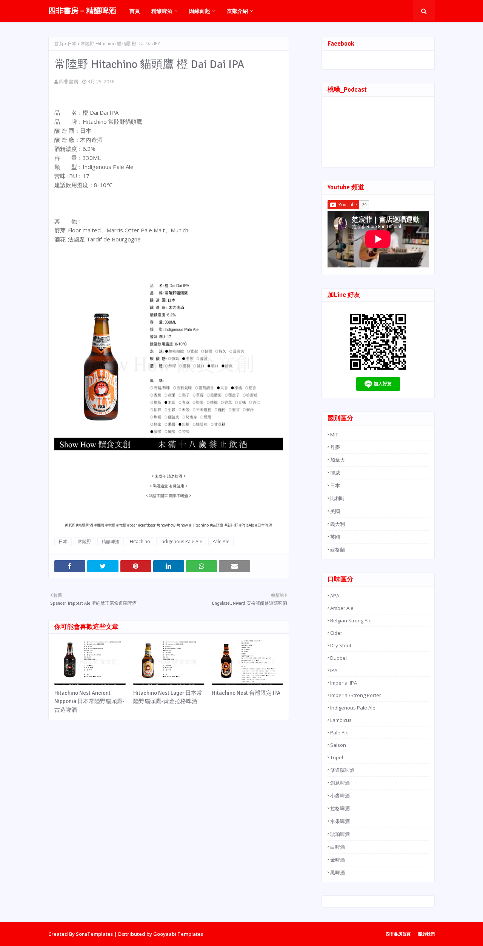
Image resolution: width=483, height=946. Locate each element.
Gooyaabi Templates (178, 934)
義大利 (337, 524)
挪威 (335, 472)
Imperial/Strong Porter (355, 695)
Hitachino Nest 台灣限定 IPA (246, 693)
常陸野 (84, 541)
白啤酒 (337, 846)
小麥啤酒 (340, 795)
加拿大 (337, 459)
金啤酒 (337, 859)
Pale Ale (220, 541)
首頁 (58, 43)
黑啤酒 (337, 872)
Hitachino (140, 541)
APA (334, 595)
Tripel (336, 757)
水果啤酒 (340, 821)
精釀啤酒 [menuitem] (161, 10)
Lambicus (341, 720)
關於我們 (426, 934)
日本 (72, 43)
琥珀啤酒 (340, 834)
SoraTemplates (94, 934)
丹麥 (335, 447)
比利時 (337, 498)
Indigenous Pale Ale (181, 541)
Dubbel (338, 657)
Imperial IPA (343, 682)
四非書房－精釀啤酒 (82, 10)
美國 (335, 511)
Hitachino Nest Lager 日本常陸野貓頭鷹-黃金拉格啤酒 (167, 697)
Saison (338, 745)
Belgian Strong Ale (351, 620)
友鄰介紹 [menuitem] (237, 10)
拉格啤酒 (340, 808)
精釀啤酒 (111, 541)
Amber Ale (342, 608)
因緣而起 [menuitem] (199, 10)
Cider (336, 633)
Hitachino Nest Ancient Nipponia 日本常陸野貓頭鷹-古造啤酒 (89, 701)
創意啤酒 (340, 782)
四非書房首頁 (398, 934)
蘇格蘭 (337, 549)
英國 (335, 536)
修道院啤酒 (342, 769)
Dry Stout (340, 645)
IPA (333, 670)
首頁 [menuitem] (134, 10)
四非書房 (68, 81)
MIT (334, 434)
